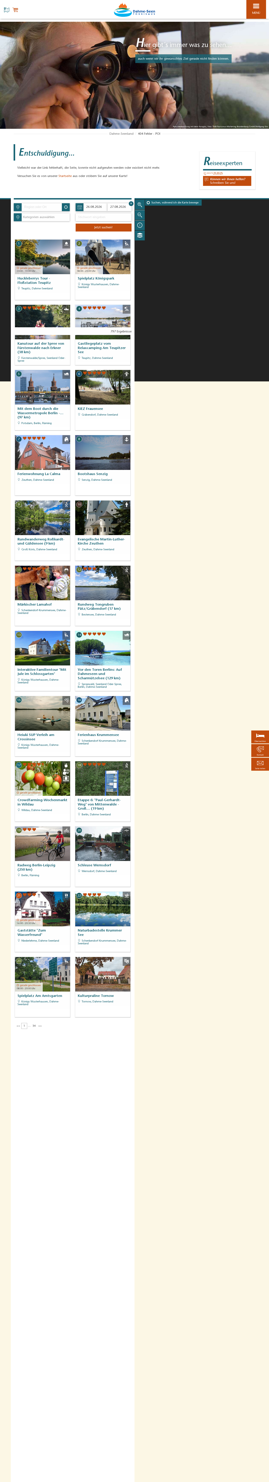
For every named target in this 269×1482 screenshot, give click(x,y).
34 (34, 1026)
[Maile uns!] (227, 181)
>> (40, 1026)
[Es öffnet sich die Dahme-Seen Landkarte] (7, 9)
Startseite (65, 176)
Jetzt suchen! (103, 227)
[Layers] (140, 235)
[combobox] (41, 207)
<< (18, 1026)
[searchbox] (42, 207)
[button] (260, 764)
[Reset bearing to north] (140, 225)
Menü (256, 13)
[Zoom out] (140, 215)
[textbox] (38, 217)
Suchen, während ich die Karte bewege (175, 202)
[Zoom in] (140, 205)
